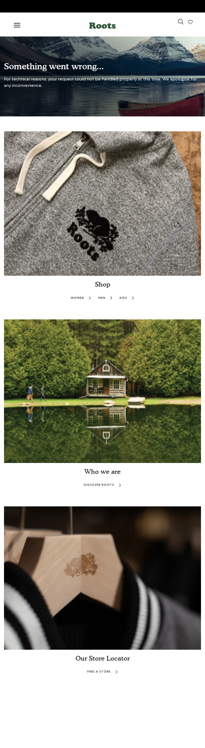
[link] (181, 24)
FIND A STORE (99, 671)
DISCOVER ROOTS (99, 485)
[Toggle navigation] (17, 25)
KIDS (123, 298)
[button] (102, 24)
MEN (101, 298)
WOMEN (77, 298)
